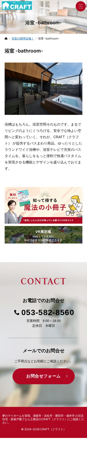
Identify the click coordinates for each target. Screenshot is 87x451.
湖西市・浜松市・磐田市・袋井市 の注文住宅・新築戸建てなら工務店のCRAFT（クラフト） (43, 417)
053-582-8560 (47, 312)
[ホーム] (6, 38)
